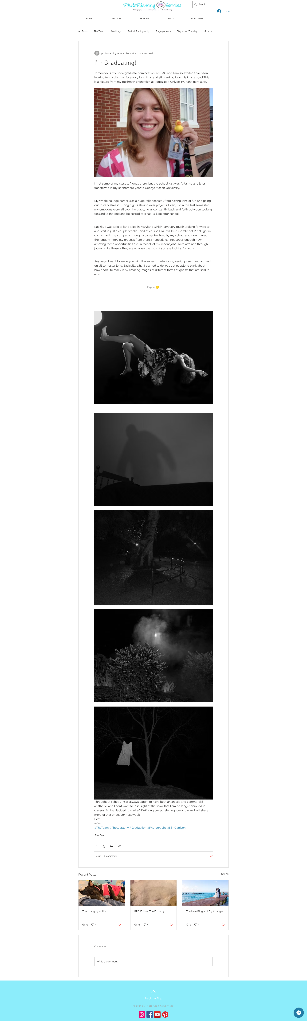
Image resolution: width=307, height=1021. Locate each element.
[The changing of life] (102, 893)
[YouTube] (157, 1014)
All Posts (82, 31)
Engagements (163, 31)
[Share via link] (119, 846)
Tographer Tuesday (187, 31)
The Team (99, 31)
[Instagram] (142, 1014)
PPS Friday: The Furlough (149, 911)
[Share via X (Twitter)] (103, 846)
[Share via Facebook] (95, 846)
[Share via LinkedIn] (111, 846)
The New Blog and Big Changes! (205, 911)
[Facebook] (149, 1014)
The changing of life (94, 911)
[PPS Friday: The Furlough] (153, 893)
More (206, 31)
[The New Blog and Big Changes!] (205, 893)
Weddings (116, 31)
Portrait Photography (139, 31)
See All (225, 874)
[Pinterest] (165, 1014)
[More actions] (211, 53)
